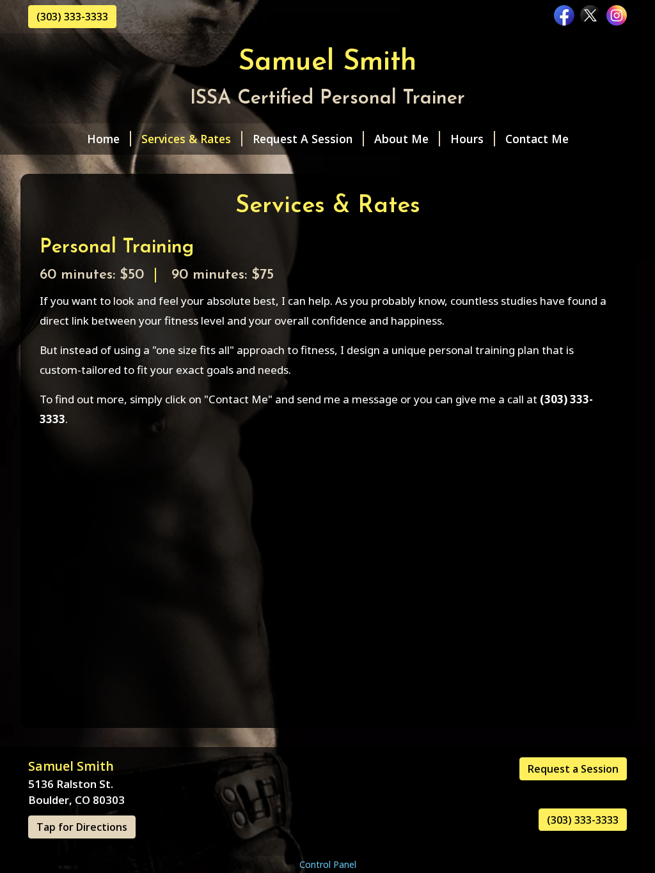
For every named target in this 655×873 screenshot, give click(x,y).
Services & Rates (186, 138)
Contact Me (537, 138)
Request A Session (302, 138)
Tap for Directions (81, 827)
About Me (401, 138)
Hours (467, 138)
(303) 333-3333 (72, 17)
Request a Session (573, 769)
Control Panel (327, 864)
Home (103, 138)
